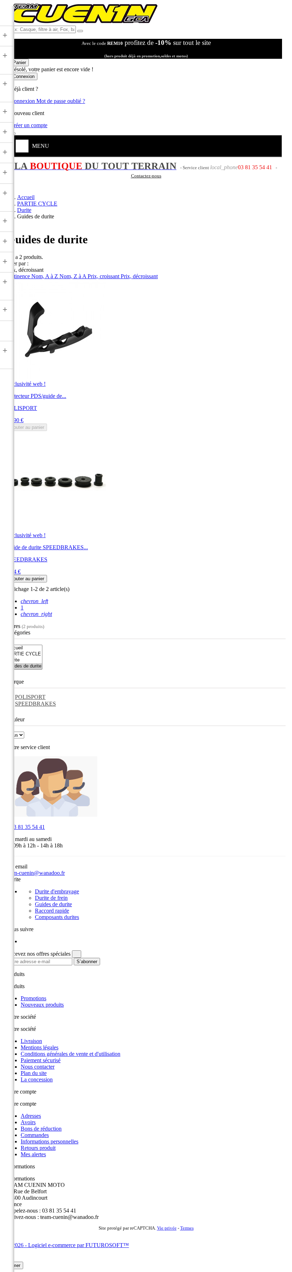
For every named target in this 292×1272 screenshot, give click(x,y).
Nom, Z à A (73, 276)
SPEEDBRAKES (35, 704)
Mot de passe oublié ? (60, 101)
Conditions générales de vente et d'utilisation (70, 1054)
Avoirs (28, 1122)
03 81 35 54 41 (25, 827)
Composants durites (57, 917)
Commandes (35, 1135)
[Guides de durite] (24, 666)
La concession (37, 1079)
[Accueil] (24, 648)
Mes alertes (33, 1154)
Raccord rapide (52, 911)
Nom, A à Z (45, 276)
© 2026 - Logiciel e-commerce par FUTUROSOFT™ (67, 1245)
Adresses (31, 1116)
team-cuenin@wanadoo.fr (35, 873)
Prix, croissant (104, 276)
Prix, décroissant (139, 276)
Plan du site (34, 1073)
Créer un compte (28, 125)
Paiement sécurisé (41, 1060)
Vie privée (167, 1228)
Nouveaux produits (42, 1005)
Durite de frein (51, 898)
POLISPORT (30, 697)
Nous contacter (37, 1067)
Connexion (23, 101)
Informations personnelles (49, 1141)
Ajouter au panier (26, 427)
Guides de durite (53, 904)
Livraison (31, 1041)
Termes (187, 1228)
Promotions (33, 998)
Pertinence (18, 276)
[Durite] (24, 660)
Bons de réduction (41, 1129)
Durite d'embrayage (57, 891)
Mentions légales (39, 1047)
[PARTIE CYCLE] (24, 654)
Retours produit (38, 1148)
